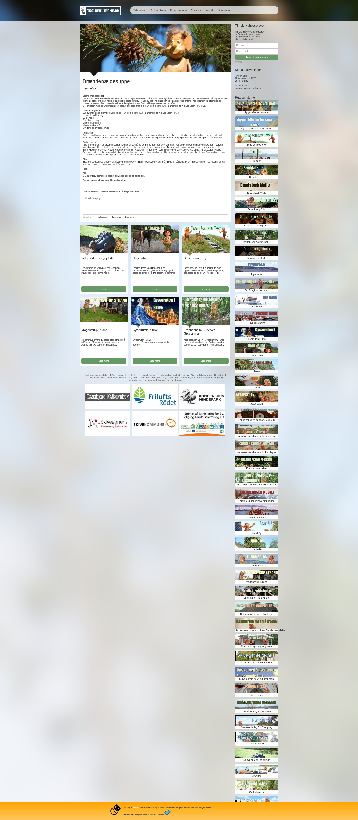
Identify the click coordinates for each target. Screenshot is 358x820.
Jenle (257, 371)
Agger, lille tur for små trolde (256, 128)
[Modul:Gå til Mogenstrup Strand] (104, 321)
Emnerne (196, 10)
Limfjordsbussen (256, 517)
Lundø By (256, 549)
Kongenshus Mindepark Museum (256, 420)
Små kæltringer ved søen (257, 711)
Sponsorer (224, 10)
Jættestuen (256, 403)
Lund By (256, 533)
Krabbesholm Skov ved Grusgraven (199, 331)
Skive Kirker (256, 695)
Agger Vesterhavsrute (256, 112)
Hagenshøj (140, 258)
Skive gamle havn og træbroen (256, 679)
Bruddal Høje (256, 177)
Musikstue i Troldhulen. (257, 598)
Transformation (256, 743)
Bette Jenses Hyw (196, 258)
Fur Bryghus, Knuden (256, 290)
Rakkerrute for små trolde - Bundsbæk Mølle (256, 630)
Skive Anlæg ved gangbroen (257, 646)
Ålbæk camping (92, 198)
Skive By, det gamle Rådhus (256, 662)
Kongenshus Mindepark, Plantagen (257, 452)
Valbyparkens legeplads (97, 258)
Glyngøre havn (256, 322)
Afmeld (238, 62)
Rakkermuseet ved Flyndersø (256, 614)
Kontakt (210, 10)
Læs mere (104, 289)
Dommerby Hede (256, 258)
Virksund (257, 776)
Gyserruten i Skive (145, 330)
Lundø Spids (256, 565)
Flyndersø (256, 274)
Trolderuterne (158, 10)
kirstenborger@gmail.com (248, 88)
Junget (256, 387)
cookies (135, 808)
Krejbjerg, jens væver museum (256, 501)
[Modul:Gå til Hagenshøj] (155, 252)
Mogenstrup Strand (94, 330)
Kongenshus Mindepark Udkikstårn (256, 436)
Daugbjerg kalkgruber (256, 225)
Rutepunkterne (178, 10)
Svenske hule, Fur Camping (256, 727)
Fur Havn (257, 306)
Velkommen (139, 10)
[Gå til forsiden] (100, 14)
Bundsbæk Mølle (256, 193)
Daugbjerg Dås (256, 209)
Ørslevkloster (256, 792)
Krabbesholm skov (256, 468)
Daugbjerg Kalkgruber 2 (256, 242)
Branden (256, 161)
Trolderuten (102, 217)
